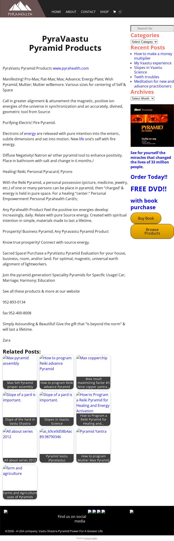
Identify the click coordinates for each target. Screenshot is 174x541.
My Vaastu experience (153, 63)
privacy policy (90, 538)
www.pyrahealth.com (71, 68)
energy (30, 133)
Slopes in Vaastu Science (148, 70)
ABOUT (71, 12)
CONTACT (88, 12)
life (81, 138)
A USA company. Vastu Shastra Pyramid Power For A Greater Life (59, 531)
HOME (56, 12)
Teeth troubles (146, 76)
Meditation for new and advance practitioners (154, 83)
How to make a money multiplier (153, 56)
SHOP (104, 12)
